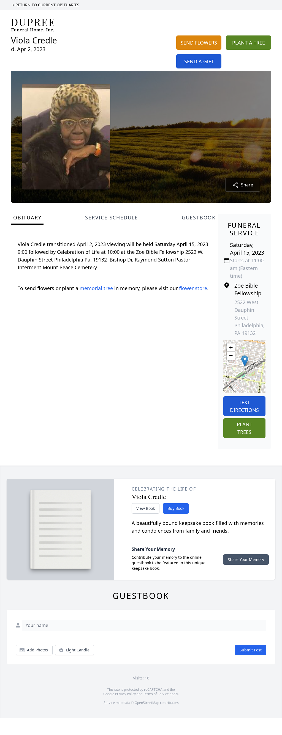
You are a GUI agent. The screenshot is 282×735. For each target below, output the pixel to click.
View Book (145, 508)
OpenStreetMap (147, 702)
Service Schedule (111, 217)
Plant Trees (244, 428)
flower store (193, 288)
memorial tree (96, 288)
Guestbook (199, 217)
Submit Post (251, 650)
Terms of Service (156, 694)
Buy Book (175, 508)
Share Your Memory (246, 559)
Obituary (27, 217)
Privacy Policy (125, 694)
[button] (244, 361)
